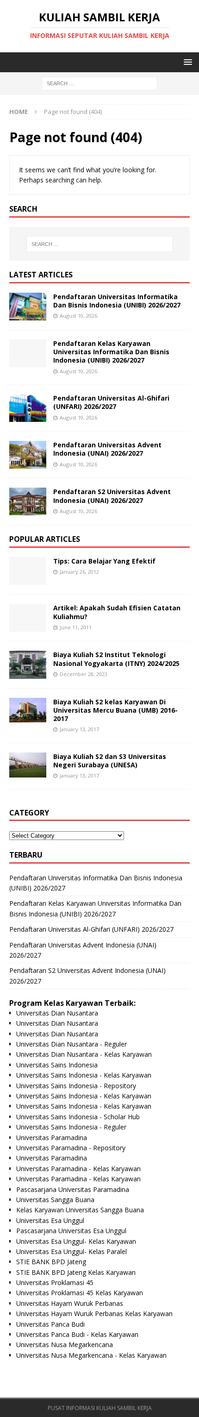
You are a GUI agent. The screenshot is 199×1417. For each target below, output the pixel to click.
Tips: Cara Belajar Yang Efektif (104, 561)
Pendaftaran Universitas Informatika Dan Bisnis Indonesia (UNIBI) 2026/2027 (116, 300)
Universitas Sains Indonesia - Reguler (71, 1126)
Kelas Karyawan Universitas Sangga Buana (80, 1209)
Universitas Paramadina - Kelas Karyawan (78, 1168)
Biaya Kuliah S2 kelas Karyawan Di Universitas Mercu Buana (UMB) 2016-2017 (115, 710)
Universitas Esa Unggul (50, 1220)
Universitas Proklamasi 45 (54, 1282)
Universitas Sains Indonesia (57, 1064)
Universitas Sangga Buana (55, 1199)
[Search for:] (99, 83)
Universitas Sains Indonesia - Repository (76, 1085)
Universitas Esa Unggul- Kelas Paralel (71, 1251)
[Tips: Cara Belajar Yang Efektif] (27, 571)
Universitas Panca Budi (50, 1324)
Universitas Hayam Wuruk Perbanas (69, 1303)
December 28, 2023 (83, 674)
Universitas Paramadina (51, 1137)
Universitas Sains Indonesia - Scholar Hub (78, 1116)
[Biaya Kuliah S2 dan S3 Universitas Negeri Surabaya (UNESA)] (27, 764)
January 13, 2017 (79, 729)
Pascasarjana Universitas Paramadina (72, 1189)
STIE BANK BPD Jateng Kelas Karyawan (76, 1272)
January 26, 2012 (79, 571)
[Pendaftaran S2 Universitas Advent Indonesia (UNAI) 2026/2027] (27, 501)
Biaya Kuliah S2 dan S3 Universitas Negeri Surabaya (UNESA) (109, 760)
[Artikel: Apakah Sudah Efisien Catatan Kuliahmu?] (27, 618)
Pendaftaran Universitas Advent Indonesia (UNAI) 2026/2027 (107, 449)
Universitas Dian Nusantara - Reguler (71, 1044)
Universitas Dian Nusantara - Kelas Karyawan (84, 1054)
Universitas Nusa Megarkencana (64, 1344)
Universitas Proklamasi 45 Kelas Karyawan (79, 1292)
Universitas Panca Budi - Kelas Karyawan (77, 1334)
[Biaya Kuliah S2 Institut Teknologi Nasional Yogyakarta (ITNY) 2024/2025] (27, 664)
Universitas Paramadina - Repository (70, 1147)
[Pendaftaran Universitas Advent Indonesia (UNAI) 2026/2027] (27, 455)
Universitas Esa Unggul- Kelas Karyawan (76, 1241)
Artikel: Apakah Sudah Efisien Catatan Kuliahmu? (116, 612)
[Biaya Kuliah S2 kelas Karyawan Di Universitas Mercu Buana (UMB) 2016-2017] (27, 710)
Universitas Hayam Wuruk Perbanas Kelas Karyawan (94, 1313)
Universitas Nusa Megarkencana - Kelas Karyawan (91, 1355)
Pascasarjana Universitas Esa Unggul (71, 1230)
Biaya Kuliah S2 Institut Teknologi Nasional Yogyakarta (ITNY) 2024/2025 (116, 658)
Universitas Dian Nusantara (57, 1013)
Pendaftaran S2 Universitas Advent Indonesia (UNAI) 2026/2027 (112, 495)
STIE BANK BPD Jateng (51, 1261)
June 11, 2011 (76, 627)
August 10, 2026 (78, 315)
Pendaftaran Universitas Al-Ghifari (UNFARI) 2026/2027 (111, 402)
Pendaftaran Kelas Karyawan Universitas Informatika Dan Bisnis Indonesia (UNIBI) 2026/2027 (111, 351)
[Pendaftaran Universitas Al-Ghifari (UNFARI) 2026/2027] (27, 408)
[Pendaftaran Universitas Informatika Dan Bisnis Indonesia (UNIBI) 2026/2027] (27, 306)
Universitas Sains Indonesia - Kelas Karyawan (83, 1075)
